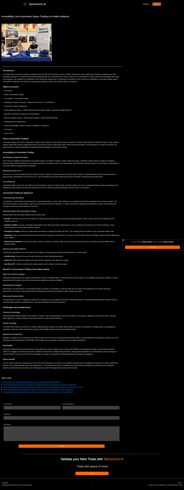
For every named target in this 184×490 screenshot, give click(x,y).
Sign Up (92, 473)
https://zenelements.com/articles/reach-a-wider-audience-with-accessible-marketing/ (38, 389)
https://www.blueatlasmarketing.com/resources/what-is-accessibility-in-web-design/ (38, 392)
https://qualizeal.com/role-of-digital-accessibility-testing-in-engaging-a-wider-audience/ (39, 384)
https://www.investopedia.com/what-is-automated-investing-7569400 (32, 382)
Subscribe (61, 446)
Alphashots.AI (37, 4)
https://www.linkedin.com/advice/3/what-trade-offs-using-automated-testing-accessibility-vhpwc (43, 387)
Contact (146, 4)
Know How (152, 247)
